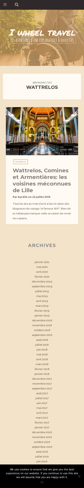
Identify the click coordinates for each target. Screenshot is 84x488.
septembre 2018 (42, 335)
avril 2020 (42, 271)
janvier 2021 (42, 262)
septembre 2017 (42, 388)
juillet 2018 (42, 344)
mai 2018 (42, 354)
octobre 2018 (42, 330)
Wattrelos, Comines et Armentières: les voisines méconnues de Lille (42, 180)
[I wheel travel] (42, 35)
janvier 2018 (42, 373)
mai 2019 (42, 296)
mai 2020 (42, 266)
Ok (42, 482)
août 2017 (42, 393)
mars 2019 (42, 305)
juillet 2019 (42, 291)
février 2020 (42, 276)
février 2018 (42, 369)
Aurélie (23, 196)
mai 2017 (42, 408)
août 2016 (42, 451)
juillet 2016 (42, 456)
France (20, 161)
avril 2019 (42, 301)
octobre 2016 (42, 442)
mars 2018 (42, 364)
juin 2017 (42, 403)
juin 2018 (42, 349)
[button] (42, 131)
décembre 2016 (42, 432)
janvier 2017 (42, 427)
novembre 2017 (42, 383)
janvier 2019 (42, 315)
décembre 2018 (42, 320)
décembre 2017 (42, 378)
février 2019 (42, 310)
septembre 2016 (42, 446)
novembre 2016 (42, 437)
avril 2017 (42, 412)
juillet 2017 (42, 398)
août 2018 (42, 339)
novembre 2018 (42, 325)
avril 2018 (42, 359)
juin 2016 (42, 461)
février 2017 (42, 422)
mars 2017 (42, 417)
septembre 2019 (42, 286)
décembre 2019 (42, 281)
